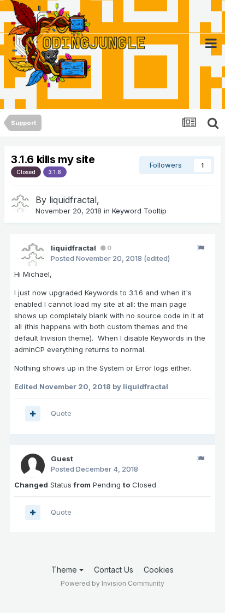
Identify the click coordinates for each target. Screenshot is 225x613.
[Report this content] (200, 247)
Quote (61, 413)
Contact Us (113, 569)
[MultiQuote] (32, 413)
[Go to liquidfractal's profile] (20, 203)
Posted (96, 258)
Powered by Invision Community (112, 583)
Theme (65, 569)
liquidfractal (73, 199)
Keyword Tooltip (139, 210)
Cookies (159, 569)
